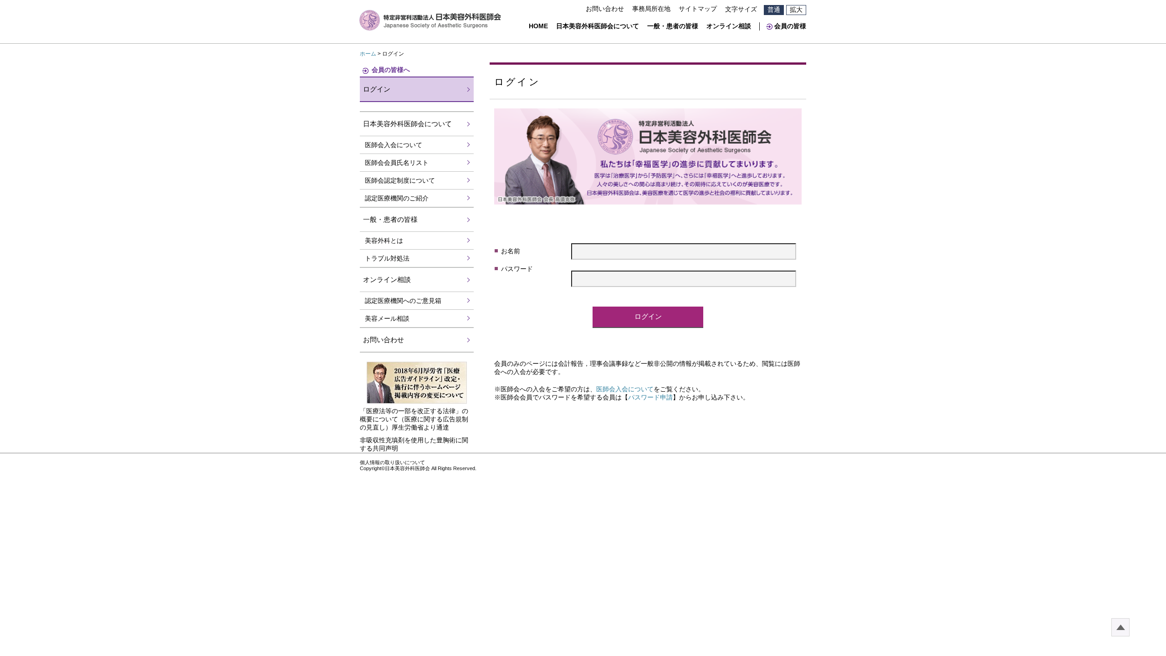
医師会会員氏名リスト (397, 162)
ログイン (376, 89)
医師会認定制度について (400, 180)
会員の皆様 (790, 26)
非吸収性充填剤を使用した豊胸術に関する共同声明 (414, 444)
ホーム (368, 54)
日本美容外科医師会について (597, 26)
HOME (538, 26)
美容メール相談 (387, 318)
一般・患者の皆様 (672, 26)
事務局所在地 (651, 8)
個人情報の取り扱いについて (392, 462)
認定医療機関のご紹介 (397, 198)
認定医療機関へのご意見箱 (403, 300)
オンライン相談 (728, 26)
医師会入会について (625, 389)
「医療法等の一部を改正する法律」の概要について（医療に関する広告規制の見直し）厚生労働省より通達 (414, 419)
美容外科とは (384, 240)
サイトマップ (698, 8)
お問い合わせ (605, 8)
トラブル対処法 (387, 258)
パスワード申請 (650, 397)
